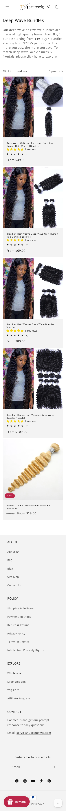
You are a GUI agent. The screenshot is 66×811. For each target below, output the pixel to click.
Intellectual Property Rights (25, 650)
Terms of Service (18, 642)
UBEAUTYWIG (37, 804)
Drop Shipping (17, 681)
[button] (7, 7)
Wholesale (14, 673)
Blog (10, 568)
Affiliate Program (18, 698)
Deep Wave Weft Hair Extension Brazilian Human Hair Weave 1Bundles (29, 144)
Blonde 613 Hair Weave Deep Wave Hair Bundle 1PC (29, 507)
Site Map (13, 577)
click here (34, 56)
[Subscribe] (54, 767)
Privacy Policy (16, 633)
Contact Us (14, 585)
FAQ (10, 560)
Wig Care (13, 690)
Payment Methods (19, 616)
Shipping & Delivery (20, 608)
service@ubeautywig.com (33, 732)
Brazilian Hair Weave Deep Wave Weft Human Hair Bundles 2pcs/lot (32, 235)
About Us (13, 552)
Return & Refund (18, 625)
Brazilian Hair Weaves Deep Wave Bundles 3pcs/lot (30, 326)
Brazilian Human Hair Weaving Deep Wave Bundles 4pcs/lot (30, 416)
